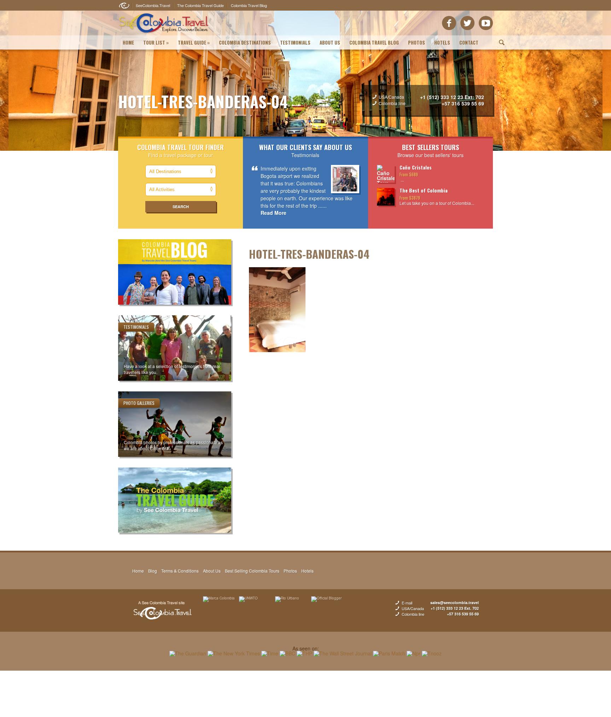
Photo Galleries (139, 403)
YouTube (486, 23)
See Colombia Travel (162, 610)
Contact (468, 42)
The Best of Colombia (424, 190)
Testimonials (295, 42)
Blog (152, 571)
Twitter (467, 23)
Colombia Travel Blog (374, 42)
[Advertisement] (305, 694)
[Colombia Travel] (164, 33)
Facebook (449, 23)
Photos (416, 42)
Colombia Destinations (245, 42)
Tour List (156, 42)
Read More (273, 212)
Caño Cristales (416, 167)
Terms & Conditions (180, 571)
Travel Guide (194, 42)
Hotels (442, 42)
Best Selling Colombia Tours (252, 571)
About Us (330, 42)
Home (128, 42)
